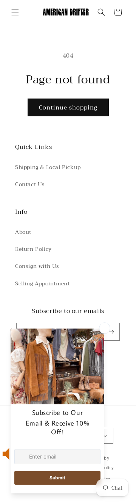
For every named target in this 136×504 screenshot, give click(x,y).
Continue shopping (68, 108)
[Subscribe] (111, 332)
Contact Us (30, 184)
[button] (15, 12)
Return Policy (33, 249)
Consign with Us (37, 266)
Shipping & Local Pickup (48, 167)
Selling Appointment (42, 283)
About (23, 231)
